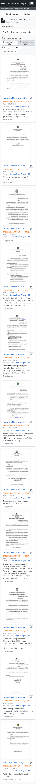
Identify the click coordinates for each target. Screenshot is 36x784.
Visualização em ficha (10, 43)
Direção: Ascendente (9, 52)
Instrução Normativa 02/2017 (15, 552)
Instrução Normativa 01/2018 (15, 354)
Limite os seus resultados (18, 14)
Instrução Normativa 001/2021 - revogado (15, 98)
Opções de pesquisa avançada (17, 32)
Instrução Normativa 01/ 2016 (15, 228)
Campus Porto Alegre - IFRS (20, 106)
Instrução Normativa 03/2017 (15, 697)
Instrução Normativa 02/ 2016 (15, 489)
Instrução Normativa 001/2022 (15, 166)
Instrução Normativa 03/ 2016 (15, 627)
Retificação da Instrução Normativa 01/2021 (15, 762)
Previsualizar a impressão (13, 38)
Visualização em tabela (27, 43)
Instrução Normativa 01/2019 (15, 422)
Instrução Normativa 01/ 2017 (15, 287)
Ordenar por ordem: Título (11, 48)
